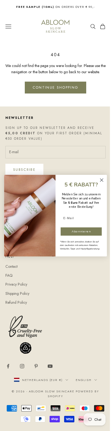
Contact (11, 266)
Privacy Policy (16, 284)
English (84, 380)
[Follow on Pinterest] (36, 366)
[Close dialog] (101, 180)
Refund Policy (16, 302)
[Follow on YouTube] (50, 366)
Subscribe (24, 169)
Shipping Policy (17, 293)
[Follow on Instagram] (22, 366)
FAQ (9, 275)
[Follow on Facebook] (8, 366)
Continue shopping (56, 87)
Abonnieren (81, 231)
